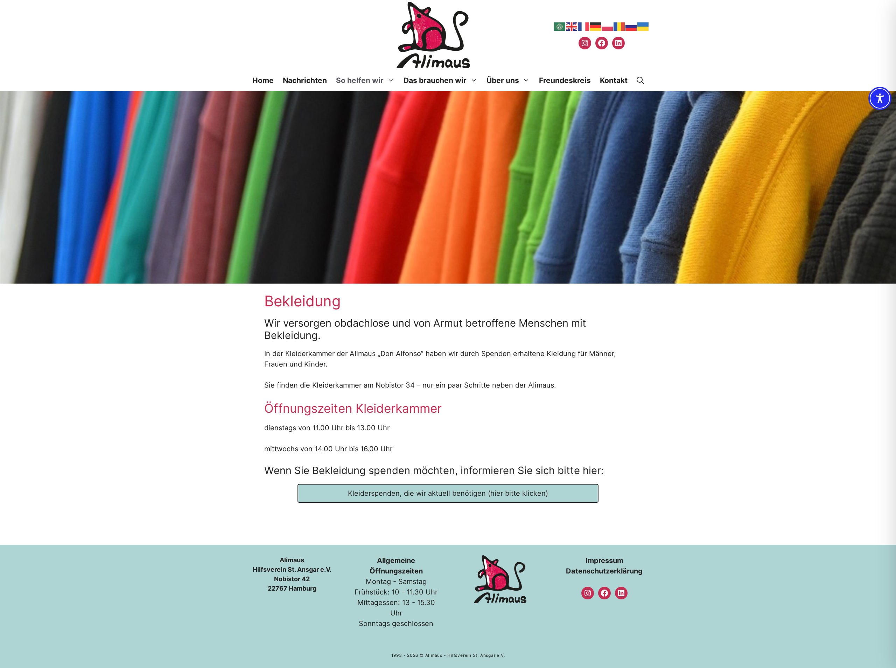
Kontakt (614, 80)
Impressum (604, 560)
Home (263, 80)
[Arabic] (560, 26)
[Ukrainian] (643, 26)
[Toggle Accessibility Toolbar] (880, 98)
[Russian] (631, 26)
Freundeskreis (565, 80)
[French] (584, 26)
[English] (572, 26)
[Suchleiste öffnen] (640, 80)
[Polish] (608, 26)
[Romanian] (619, 26)
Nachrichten (305, 80)
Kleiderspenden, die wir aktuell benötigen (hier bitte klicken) (448, 493)
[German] (596, 26)
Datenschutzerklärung (604, 571)
